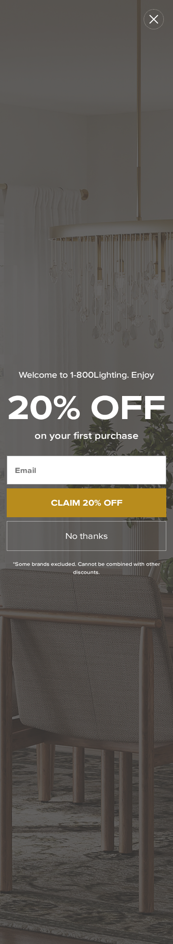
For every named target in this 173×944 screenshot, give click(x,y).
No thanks (86, 535)
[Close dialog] (153, 19)
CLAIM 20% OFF (87, 502)
